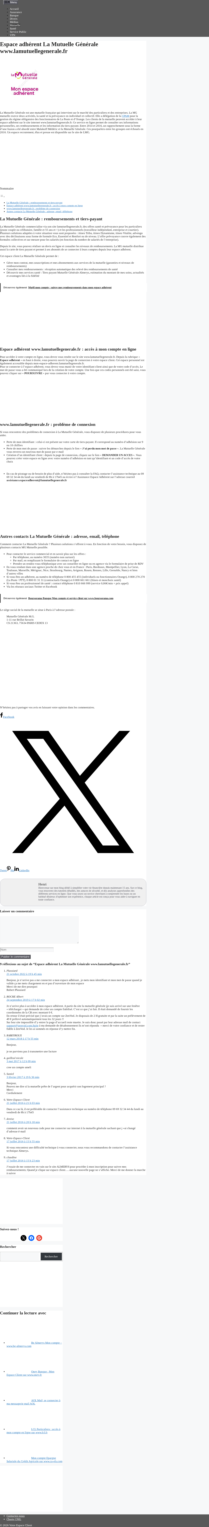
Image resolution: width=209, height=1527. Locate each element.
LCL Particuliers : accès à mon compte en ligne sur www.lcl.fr (33, 1431)
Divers (13, 18)
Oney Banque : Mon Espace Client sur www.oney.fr (30, 1373)
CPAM (125, 116)
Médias (14, 22)
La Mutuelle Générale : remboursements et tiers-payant (34, 202)
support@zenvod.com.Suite (23, 1025)
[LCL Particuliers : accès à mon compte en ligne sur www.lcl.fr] (19, 1429)
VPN (12, 35)
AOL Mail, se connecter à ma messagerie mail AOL (33, 1402)
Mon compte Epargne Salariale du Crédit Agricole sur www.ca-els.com (34, 1459)
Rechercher (51, 1256)
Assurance (16, 12)
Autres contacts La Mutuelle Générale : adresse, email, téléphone (39, 211)
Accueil (14, 8)
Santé (13, 28)
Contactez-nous (16, 1516)
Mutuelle (15, 25)
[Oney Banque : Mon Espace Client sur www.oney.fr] (19, 1371)
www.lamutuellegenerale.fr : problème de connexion (33, 208)
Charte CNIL (14, 1519)
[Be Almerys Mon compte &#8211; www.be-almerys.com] (19, 1342)
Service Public (18, 31)
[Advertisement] (73, 160)
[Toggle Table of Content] (2, 196)
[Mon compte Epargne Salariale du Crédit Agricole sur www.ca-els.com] (19, 1458)
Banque (14, 15)
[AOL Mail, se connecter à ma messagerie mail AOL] (19, 1400)
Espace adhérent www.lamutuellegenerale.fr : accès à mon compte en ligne (45, 205)
